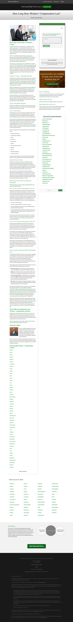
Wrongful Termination (47, 179)
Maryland (11, 394)
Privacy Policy (38, 560)
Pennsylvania (12, 436)
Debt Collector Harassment (48, 135)
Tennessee (12, 446)
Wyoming (11, 467)
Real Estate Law (46, 166)
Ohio (10, 429)
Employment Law (46, 141)
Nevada (11, 413)
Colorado (11, 361)
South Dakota (12, 443)
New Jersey (12, 417)
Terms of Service (31, 571)
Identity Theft (45, 146)
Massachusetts (12, 396)
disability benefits (28, 87)
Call (52, 84)
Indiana (11, 380)
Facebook (37, 562)
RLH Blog (62, 1)
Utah (11, 450)
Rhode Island (12, 438)
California (11, 359)
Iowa (10, 382)
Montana (11, 408)
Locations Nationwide (47, 1)
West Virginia (12, 462)
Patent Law (45, 157)
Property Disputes (46, 164)
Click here (35, 611)
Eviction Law (45, 142)
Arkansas (11, 356)
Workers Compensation (47, 175)
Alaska (11, 352)
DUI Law (44, 139)
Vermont (11, 453)
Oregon (11, 434)
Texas (11, 448)
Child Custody (45, 126)
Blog (26, 471)
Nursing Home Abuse (47, 155)
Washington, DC (13, 460)
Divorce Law (45, 137)
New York (11, 422)
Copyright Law (45, 131)
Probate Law (45, 162)
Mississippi (12, 403)
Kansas (11, 385)
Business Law (45, 122)
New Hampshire (13, 415)
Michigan (11, 399)
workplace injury (14, 85)
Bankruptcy (45, 120)
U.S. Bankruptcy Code (43, 617)
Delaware (11, 366)
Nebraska (11, 410)
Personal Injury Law (46, 159)
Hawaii (11, 373)
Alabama (11, 349)
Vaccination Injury (46, 173)
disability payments (17, 184)
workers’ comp (27, 301)
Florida (11, 368)
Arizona (11, 354)
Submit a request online (14, 321)
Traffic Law (44, 172)
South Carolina (12, 441)
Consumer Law (45, 130)
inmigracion (45, 183)
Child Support (45, 128)
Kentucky (11, 387)
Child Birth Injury (46, 124)
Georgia (11, 370)
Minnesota (12, 401)
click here (31, 613)
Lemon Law (45, 151)
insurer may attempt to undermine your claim (24, 314)
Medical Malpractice (47, 153)
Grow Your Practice (40, 569)
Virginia (11, 455)
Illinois (11, 378)
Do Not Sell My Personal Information (36, 564)
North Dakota (12, 427)
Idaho (11, 375)
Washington (12, 457)
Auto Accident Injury (47, 119)
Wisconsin (12, 464)
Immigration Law (46, 148)
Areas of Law (56, 1)
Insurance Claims (46, 150)
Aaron (20, 328)
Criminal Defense (46, 133)
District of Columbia (14, 504)
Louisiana (11, 389)
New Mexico (12, 420)
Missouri (11, 406)
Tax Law (44, 170)
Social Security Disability (48, 168)
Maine (11, 392)
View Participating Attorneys (41, 582)
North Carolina (12, 424)
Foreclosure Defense (47, 144)
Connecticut (12, 363)
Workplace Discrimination (48, 177)
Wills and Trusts (46, 181)
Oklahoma (12, 431)
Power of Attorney (46, 161)
